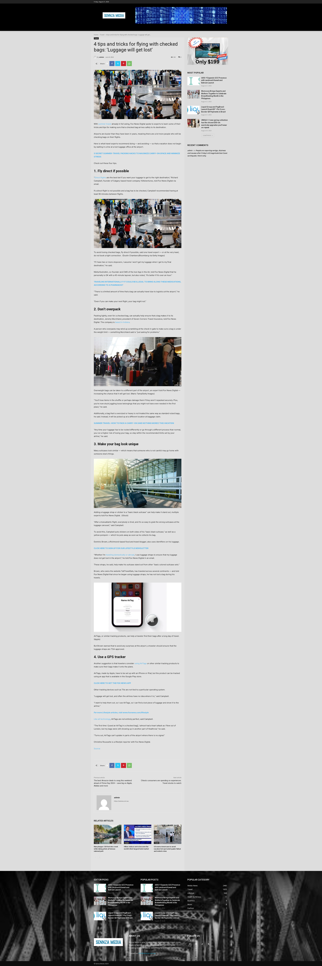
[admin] (95, 57)
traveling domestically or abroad (120, 555)
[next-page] (99, 857)
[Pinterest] (123, 63)
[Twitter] (117, 63)
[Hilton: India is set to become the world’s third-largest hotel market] (137, 834)
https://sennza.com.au (121, 801)
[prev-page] (95, 857)
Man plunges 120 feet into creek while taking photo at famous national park (106, 849)
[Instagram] (196, 944)
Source (97, 748)
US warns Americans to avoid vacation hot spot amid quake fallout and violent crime (167, 849)
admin (101, 57)
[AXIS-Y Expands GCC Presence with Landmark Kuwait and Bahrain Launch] (193, 81)
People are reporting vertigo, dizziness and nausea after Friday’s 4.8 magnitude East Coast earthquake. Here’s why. (207, 153)
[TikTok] (202, 944)
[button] (225, 28)
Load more (207, 135)
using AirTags (141, 663)
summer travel (104, 124)
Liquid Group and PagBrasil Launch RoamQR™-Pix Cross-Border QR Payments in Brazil (213, 109)
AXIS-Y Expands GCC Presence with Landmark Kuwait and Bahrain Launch (214, 80)
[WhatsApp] (129, 63)
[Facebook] (111, 63)
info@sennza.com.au (147, 953)
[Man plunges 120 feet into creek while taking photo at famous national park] (107, 834)
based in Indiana (122, 322)
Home (96, 35)
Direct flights (100, 177)
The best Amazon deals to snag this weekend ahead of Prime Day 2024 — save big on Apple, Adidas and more (113, 783)
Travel (102, 35)
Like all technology (102, 719)
